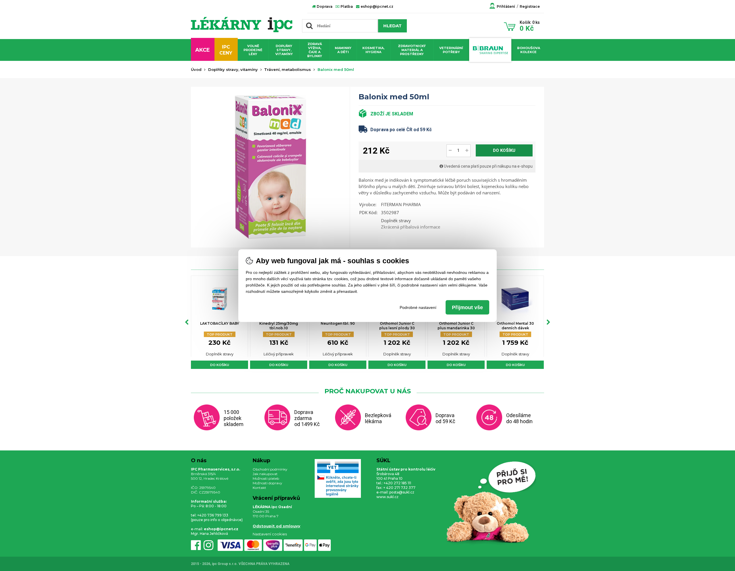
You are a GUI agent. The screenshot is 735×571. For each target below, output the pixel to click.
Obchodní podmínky (270, 469)
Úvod (196, 69)
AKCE (202, 50)
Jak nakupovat (265, 474)
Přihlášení (506, 6)
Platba (346, 6)
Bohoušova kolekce (528, 50)
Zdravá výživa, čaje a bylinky (314, 50)
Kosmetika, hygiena (373, 50)
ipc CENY (225, 50)
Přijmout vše (467, 307)
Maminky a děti (343, 50)
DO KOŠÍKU (504, 150)
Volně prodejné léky (252, 50)
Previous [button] (186, 322)
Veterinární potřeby (451, 50)
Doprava (324, 6)
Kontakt (259, 487)
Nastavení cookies (270, 534)
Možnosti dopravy (267, 483)
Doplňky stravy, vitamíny (284, 50)
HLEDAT (392, 25)
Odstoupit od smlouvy (276, 526)
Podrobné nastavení (418, 307)
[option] (219, 322)
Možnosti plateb (266, 478)
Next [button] (548, 322)
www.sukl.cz (387, 497)
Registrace (530, 6)
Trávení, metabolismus (287, 69)
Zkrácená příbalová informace (410, 227)
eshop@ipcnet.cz (376, 6)
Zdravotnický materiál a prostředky (412, 50)
